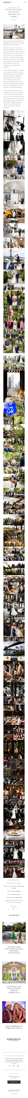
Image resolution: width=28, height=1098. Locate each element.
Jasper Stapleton (16, 891)
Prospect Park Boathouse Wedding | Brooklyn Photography (14, 950)
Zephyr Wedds (18, 897)
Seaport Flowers (16, 894)
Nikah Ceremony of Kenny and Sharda (13, 1027)
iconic (5, 43)
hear (14, 900)
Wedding (14, 19)
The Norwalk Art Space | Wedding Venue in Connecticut (14, 989)
